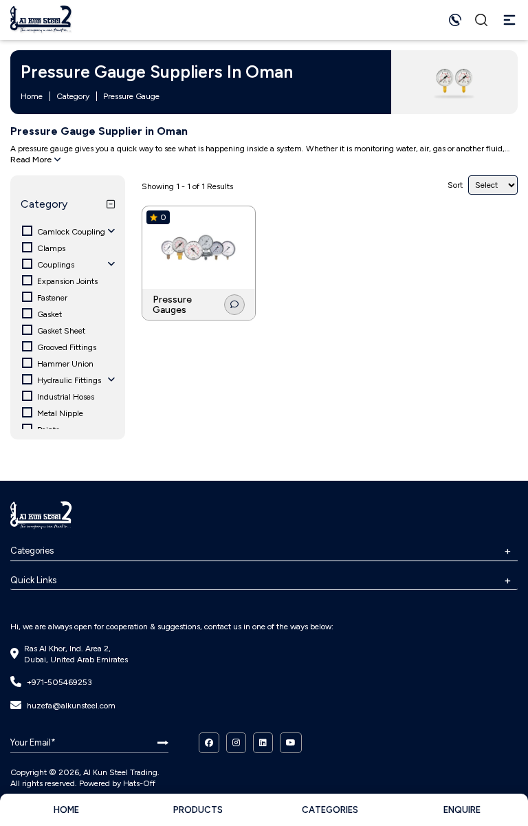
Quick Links (33, 580)
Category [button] (44, 203)
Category (72, 96)
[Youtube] (291, 742)
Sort (455, 185)
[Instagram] (236, 742)
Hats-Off (139, 783)
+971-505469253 (59, 682)
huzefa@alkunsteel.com (71, 705)
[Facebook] (209, 742)
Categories (32, 550)
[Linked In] (263, 742)
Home (32, 96)
